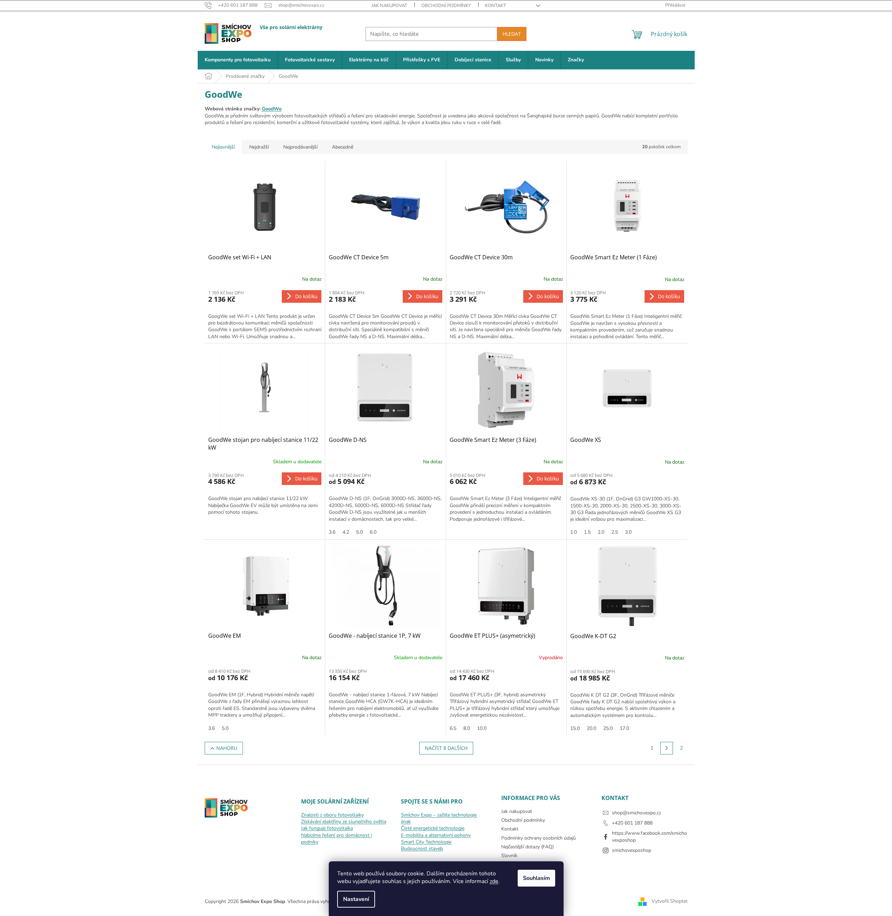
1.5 (587, 532)
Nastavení (356, 899)
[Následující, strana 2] (666, 748)
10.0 (481, 728)
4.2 (345, 532)
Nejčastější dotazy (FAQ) (527, 846)
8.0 (466, 728)
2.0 (601, 532)
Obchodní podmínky (446, 5)
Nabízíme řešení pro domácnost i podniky (336, 838)
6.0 (373, 532)
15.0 (575, 728)
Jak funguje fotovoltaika (327, 828)
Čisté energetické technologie (432, 828)
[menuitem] (238, 60)
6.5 (453, 728)
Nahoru (226, 748)
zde (494, 881)
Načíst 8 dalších (446, 748)
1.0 (573, 532)
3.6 (332, 532)
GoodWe (272, 108)
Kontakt (495, 5)
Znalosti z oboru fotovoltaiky (332, 815)
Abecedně (342, 147)
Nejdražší (259, 147)
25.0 (608, 728)
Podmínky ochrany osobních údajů (538, 838)
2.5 (614, 532)
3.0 (628, 532)
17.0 (624, 728)
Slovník (509, 855)
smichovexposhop (631, 850)
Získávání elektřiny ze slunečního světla (343, 821)
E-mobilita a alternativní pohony (436, 835)
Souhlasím (536, 878)
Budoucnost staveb (422, 848)
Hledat (512, 33)
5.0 (359, 532)
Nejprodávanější (300, 147)
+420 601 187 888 (632, 823)
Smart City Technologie (426, 842)
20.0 (591, 728)
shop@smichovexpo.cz (636, 812)
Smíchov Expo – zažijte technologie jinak (439, 818)
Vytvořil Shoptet (670, 901)
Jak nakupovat (389, 5)
